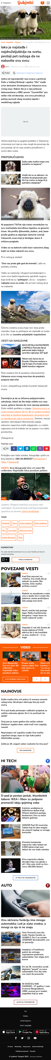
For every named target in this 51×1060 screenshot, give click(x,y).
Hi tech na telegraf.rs (25, 878)
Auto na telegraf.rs (25, 1002)
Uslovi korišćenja (30, 511)
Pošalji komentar (25, 560)
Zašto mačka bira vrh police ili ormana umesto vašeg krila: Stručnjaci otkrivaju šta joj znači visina (24, 702)
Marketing (18, 1047)
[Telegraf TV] (35, 1038)
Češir (20, 537)
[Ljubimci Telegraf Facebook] (16, 1038)
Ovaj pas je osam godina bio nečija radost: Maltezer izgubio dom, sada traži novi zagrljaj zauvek (23, 724)
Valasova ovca (25, 530)
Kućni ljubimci (26, 523)
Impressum (26, 1047)
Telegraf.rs (7, 3)
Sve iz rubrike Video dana (15, 679)
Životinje (5, 523)
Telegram (13, 462)
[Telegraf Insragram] (28, 1038)
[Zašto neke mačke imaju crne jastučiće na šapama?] (11, 165)
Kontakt (32, 1051)
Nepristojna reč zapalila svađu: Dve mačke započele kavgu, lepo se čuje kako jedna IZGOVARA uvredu (22, 735)
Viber (3, 462)
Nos (3, 530)
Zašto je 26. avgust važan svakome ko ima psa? (24, 744)
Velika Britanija (8, 537)
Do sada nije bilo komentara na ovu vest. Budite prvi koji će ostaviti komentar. (23, 553)
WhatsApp (39, 458)
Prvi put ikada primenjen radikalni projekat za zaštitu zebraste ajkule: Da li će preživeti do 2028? (24, 713)
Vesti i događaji (7, 42)
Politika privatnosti (22, 1051)
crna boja (12, 530)
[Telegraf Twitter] (22, 1038)
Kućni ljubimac (41, 523)
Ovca (15, 523)
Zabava (18, 42)
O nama (10, 1047)
